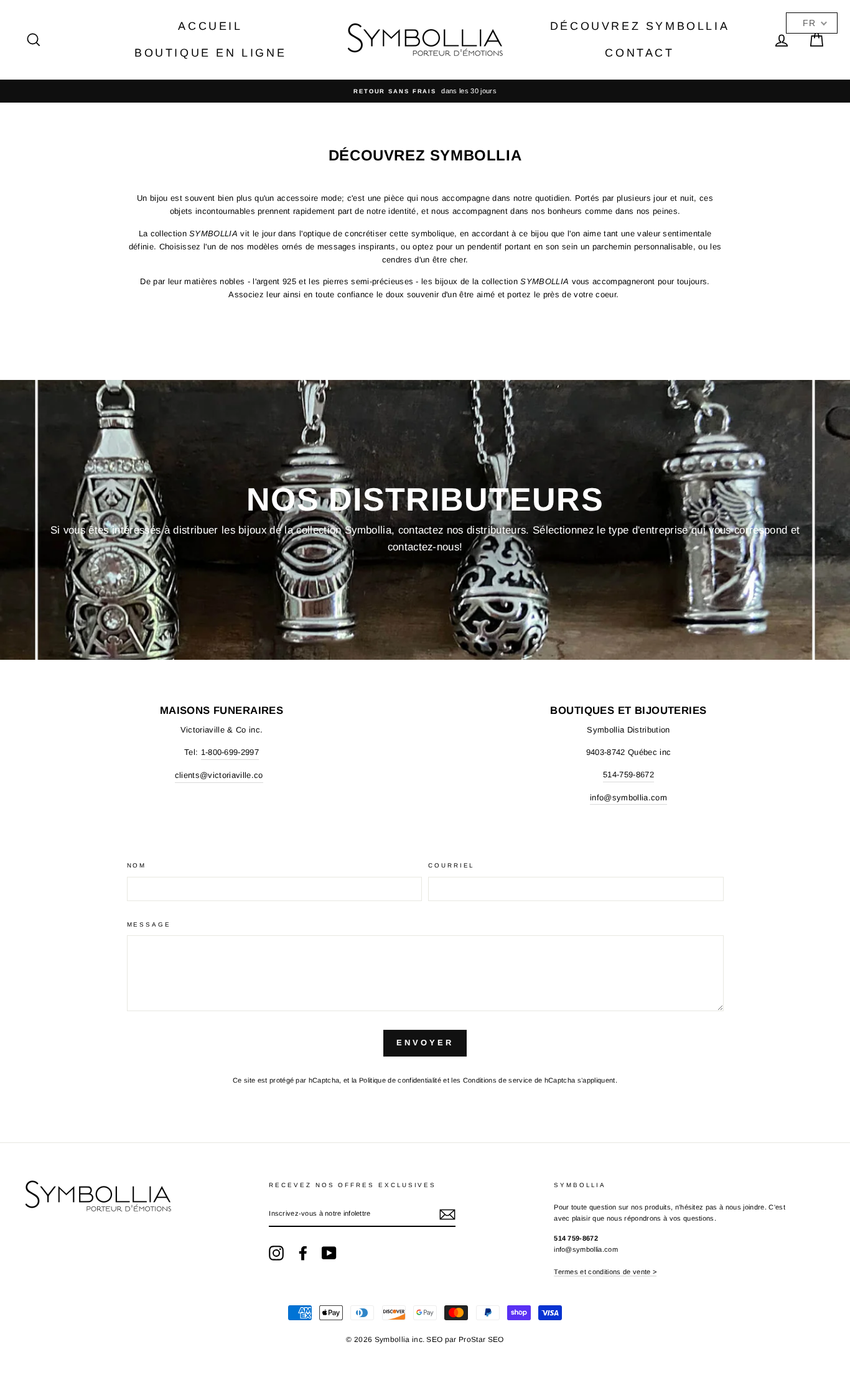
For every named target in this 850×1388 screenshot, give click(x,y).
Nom (137, 865)
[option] (425, 91)
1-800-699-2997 (230, 752)
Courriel (451, 865)
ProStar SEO (481, 1339)
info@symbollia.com (628, 797)
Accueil (210, 26)
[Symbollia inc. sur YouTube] (329, 1253)
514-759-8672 (628, 774)
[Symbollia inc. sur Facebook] (303, 1253)
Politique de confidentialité (400, 1080)
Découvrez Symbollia (639, 26)
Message (149, 924)
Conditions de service (498, 1080)
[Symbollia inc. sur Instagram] (276, 1253)
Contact (639, 53)
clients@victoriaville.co (219, 775)
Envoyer (424, 1042)
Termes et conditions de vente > (605, 1271)
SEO (434, 1339)
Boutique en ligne (210, 53)
